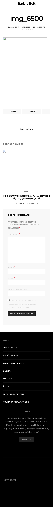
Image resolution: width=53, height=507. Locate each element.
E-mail (11, 278)
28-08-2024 (33, 203)
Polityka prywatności (16, 402)
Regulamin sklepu (13, 394)
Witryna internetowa (17, 289)
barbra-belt (13, 27)
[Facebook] (24, 448)
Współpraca (10, 355)
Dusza (26, 191)
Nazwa (11, 267)
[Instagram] (29, 448)
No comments (39, 27)
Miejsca (7, 378)
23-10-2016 (26, 27)
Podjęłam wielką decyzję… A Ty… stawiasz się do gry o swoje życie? (26, 197)
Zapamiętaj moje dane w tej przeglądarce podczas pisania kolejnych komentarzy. (22, 304)
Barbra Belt (26, 4)
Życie (6, 386)
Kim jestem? (10, 348)
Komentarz (13, 234)
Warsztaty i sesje (14, 363)
